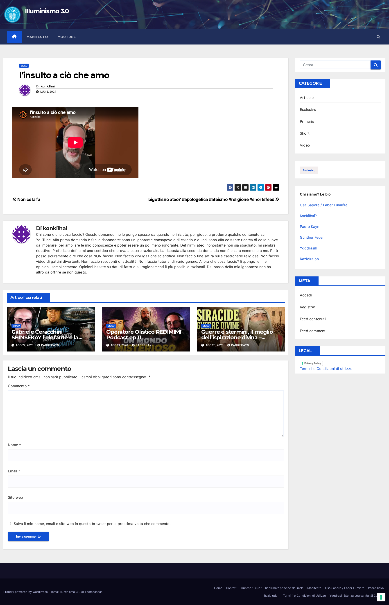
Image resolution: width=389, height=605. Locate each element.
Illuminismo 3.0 (47, 11)
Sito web (15, 497)
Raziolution (309, 259)
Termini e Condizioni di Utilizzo (304, 595)
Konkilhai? (308, 216)
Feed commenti (313, 331)
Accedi (306, 295)
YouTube (67, 37)
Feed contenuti (313, 319)
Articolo (307, 97)
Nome (14, 445)
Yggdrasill (308, 248)
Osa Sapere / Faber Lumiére (323, 205)
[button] (378, 37)
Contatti (231, 588)
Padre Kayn (309, 226)
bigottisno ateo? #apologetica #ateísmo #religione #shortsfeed (211, 199)
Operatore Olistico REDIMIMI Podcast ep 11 (143, 335)
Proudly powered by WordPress (26, 592)
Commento (19, 386)
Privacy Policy (312, 363)
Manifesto (37, 37)
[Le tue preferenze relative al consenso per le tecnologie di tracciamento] (381, 597)
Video (23, 65)
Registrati (308, 307)
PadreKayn (50, 345)
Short (305, 133)
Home (218, 588)
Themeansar (93, 592)
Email (14, 471)
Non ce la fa (28, 199)
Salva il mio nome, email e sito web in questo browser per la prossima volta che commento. (92, 523)
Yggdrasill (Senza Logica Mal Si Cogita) (357, 595)
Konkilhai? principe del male (284, 588)
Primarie (307, 121)
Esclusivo (308, 109)
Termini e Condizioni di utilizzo (326, 368)
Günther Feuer (312, 237)
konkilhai (48, 86)
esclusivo (309, 170)
